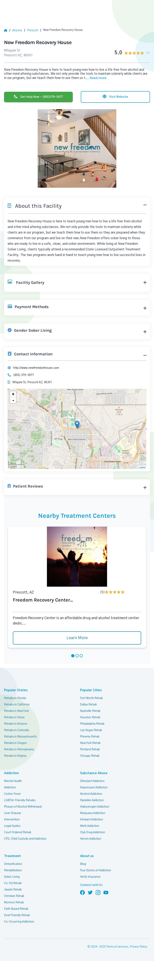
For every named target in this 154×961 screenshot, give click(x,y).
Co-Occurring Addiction (19, 921)
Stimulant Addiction (92, 781)
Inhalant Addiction (91, 819)
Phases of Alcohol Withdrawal (23, 806)
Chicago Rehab (89, 755)
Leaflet (142, 467)
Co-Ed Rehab (13, 883)
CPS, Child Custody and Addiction (25, 838)
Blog (83, 864)
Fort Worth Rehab (91, 698)
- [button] (13, 400)
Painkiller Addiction (92, 800)
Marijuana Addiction (92, 813)
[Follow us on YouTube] (105, 892)
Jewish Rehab (13, 889)
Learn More (77, 638)
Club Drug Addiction (92, 832)
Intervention (12, 819)
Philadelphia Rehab (92, 723)
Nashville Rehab (90, 711)
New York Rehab (90, 743)
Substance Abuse (93, 773)
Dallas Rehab (88, 704)
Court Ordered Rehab (17, 832)
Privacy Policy (138, 946)
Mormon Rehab (14, 902)
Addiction (10, 787)
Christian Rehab (14, 896)
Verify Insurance (90, 876)
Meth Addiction (89, 826)
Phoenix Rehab (89, 736)
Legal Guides (12, 826)
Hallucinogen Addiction (94, 806)
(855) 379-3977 (23, 375)
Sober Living (12, 876)
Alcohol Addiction (91, 794)
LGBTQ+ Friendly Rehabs (19, 800)
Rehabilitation (13, 870)
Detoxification (13, 864)
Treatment (12, 856)
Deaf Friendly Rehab (17, 915)
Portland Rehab (90, 749)
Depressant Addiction (93, 787)
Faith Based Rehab (16, 909)
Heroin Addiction (90, 838)
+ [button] (13, 394)
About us (87, 856)
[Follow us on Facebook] (82, 892)
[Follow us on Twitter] (90, 892)
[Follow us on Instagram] (98, 892)
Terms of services (117, 946)
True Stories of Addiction (95, 870)
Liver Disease (12, 813)
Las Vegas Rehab (91, 730)
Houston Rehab (90, 717)
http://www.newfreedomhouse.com (36, 368)
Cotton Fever (12, 794)
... (95, 78)
